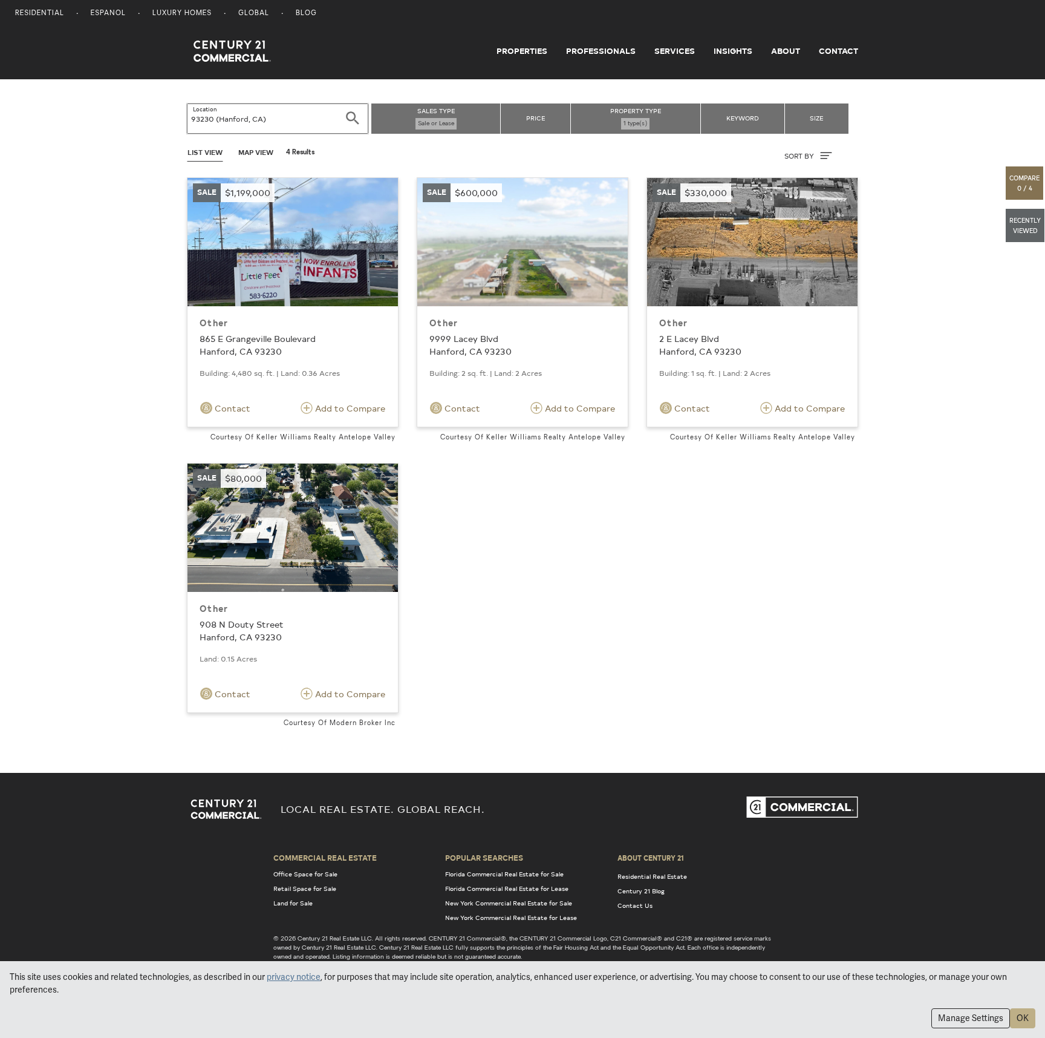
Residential (39, 13)
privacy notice (294, 976)
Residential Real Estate (652, 876)
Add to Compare (349, 408)
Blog (306, 13)
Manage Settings (970, 1018)
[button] (1025, 183)
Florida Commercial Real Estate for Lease (506, 888)
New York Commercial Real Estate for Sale (508, 903)
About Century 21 (650, 857)
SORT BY (800, 155)
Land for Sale (293, 903)
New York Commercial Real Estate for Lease (511, 917)
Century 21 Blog (641, 891)
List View (205, 152)
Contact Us (635, 905)
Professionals (601, 51)
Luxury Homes (182, 13)
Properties (521, 51)
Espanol (108, 13)
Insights (733, 51)
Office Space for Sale (305, 874)
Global (253, 13)
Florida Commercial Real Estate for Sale (504, 874)
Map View (255, 152)
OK (1023, 1018)
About (785, 51)
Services (674, 51)
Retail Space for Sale (304, 888)
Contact (838, 51)
